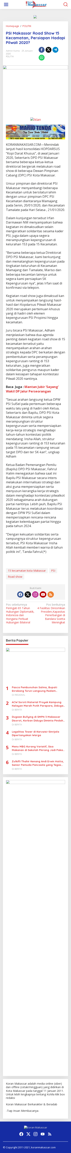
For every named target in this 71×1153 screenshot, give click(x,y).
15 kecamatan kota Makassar (27, 570)
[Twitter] (28, 594)
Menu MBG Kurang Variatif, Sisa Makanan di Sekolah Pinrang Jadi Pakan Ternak (38, 748)
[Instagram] (35, 594)
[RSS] (51, 594)
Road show (15, 576)
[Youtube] (43, 594)
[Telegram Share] (55, 50)
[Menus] (6, 4)
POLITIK (10, 56)
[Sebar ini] (42, 50)
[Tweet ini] (48, 50)
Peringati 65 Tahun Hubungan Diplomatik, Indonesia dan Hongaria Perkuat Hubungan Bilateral (20, 613)
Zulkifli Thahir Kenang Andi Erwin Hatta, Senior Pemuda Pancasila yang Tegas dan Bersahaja (38, 763)
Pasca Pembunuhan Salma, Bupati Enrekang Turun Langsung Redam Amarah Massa (34, 689)
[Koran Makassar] (36, 4)
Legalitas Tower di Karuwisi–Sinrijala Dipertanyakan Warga (35, 733)
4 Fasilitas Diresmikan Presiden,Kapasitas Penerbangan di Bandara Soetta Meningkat (51, 613)
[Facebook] (20, 594)
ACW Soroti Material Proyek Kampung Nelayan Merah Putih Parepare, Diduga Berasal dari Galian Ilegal (37, 704)
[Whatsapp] (42, 58)
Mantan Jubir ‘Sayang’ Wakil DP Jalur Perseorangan (32, 389)
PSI (53, 570)
